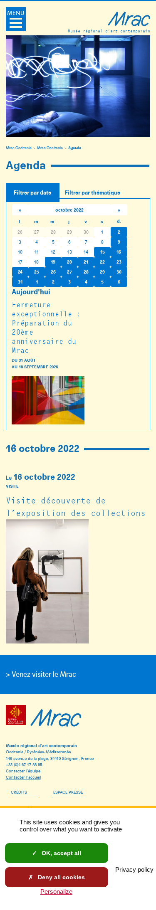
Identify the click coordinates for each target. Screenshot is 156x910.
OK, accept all (60, 853)
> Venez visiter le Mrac (41, 674)
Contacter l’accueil (23, 777)
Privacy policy (134, 869)
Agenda (74, 147)
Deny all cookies (60, 877)
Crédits (19, 792)
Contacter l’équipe (23, 770)
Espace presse (68, 792)
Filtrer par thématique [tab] (92, 192)
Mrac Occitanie (19, 148)
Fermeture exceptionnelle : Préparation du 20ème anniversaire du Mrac (46, 327)
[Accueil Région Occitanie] (17, 716)
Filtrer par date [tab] (32, 192)
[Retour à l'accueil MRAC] (55, 716)
